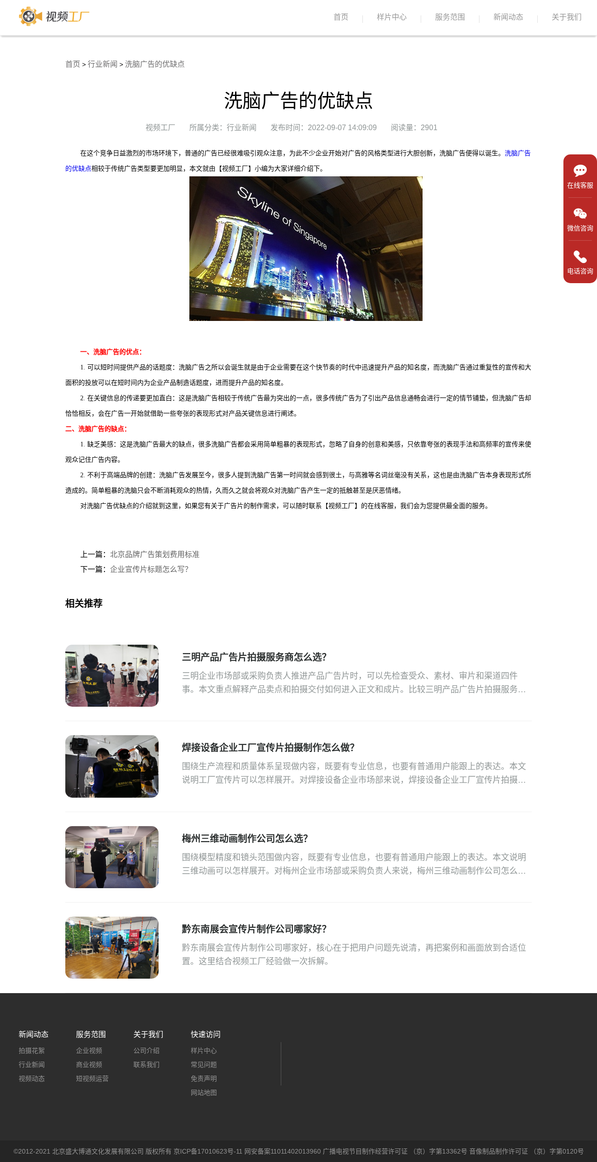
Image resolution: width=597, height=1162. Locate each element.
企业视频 (89, 1050)
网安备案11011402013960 (282, 1151)
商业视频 (89, 1064)
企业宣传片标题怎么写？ (151, 569)
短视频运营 (92, 1078)
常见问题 (204, 1064)
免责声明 (204, 1078)
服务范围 (450, 17)
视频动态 (32, 1078)
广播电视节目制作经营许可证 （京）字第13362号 (395, 1151)
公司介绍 (146, 1050)
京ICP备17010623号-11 (208, 1151)
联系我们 (146, 1064)
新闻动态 (508, 17)
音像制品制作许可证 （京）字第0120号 (526, 1151)
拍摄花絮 (32, 1050)
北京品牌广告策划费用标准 (155, 554)
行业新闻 (103, 64)
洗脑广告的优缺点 (155, 64)
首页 (340, 17)
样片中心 (392, 17)
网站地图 (204, 1092)
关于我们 (567, 17)
